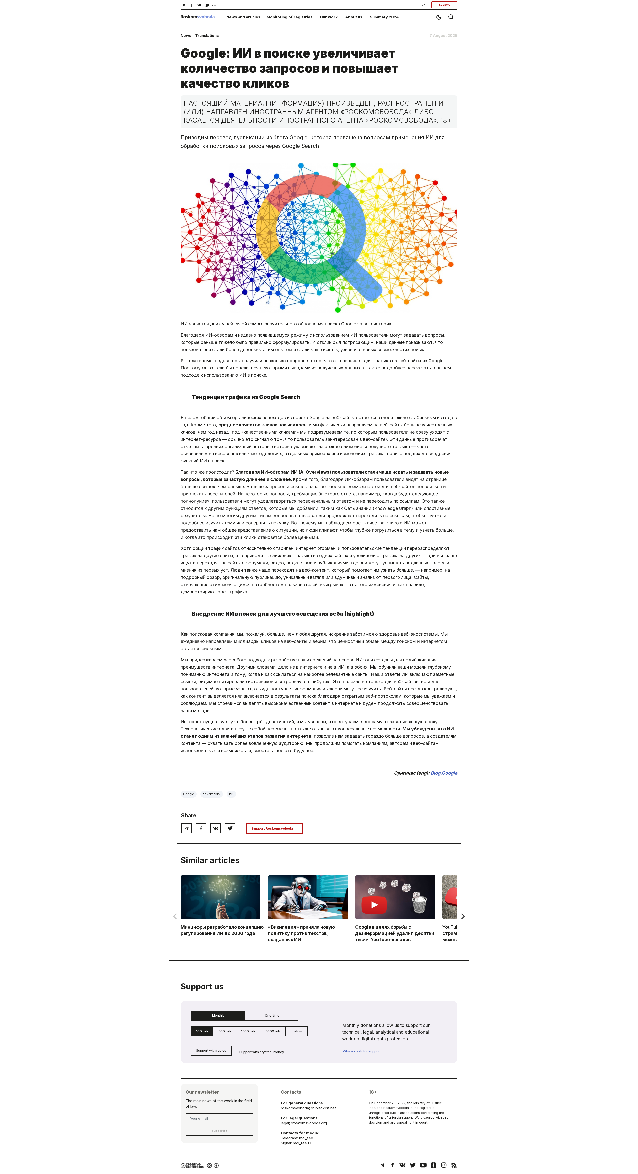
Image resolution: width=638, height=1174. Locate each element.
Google (188, 794)
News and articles (243, 17)
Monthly (218, 1015)
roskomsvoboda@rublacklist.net (308, 1108)
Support (444, 4)
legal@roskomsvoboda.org (304, 1123)
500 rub (224, 1031)
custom (296, 1031)
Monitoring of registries (290, 17)
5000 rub (272, 1031)
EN (424, 4)
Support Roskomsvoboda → (274, 828)
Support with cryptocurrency (261, 1052)
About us (353, 17)
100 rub (202, 1031)
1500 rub (248, 1031)
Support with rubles (211, 1050)
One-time (272, 1015)
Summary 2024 (384, 17)
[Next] (462, 916)
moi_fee (306, 1138)
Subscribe (219, 1131)
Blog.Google (444, 773)
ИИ (231, 794)
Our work (329, 17)
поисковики (211, 794)
